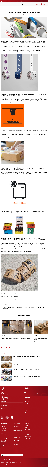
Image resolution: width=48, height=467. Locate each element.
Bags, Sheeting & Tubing (5, 445)
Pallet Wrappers (4, 423)
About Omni (27, 401)
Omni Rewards (27, 399)
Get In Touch (27, 425)
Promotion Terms (28, 436)
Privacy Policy (27, 438)
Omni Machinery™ (28, 405)
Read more (4, 341)
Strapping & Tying (4, 433)
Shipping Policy (27, 432)
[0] (41, 4)
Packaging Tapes (4, 440)
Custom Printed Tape (5, 426)
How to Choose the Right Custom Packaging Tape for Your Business (26, 376)
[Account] (37, 4)
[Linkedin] (7, 459)
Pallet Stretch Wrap (4, 425)
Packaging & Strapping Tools (6, 434)
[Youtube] (9, 459)
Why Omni (26, 403)
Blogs (26, 410)
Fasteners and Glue (4, 441)
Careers (26, 412)
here (34, 388)
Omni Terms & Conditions (29, 431)
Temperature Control (16, 440)
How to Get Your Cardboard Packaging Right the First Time (25, 362)
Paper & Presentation (16, 433)
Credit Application (28, 429)
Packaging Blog (24, 10)
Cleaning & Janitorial (16, 445)
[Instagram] (4, 459)
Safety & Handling (16, 444)
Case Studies (27, 408)
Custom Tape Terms (28, 440)
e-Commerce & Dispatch (17, 437)
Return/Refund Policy (28, 434)
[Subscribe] (21, 455)
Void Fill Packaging (16, 426)
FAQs (26, 427)
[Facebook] (1, 459)
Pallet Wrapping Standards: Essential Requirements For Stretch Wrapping (15, 336)
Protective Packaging (16, 425)
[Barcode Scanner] (46, 4)
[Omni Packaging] (24, 4)
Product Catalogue (28, 406)
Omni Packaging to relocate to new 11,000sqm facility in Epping (26, 369)
